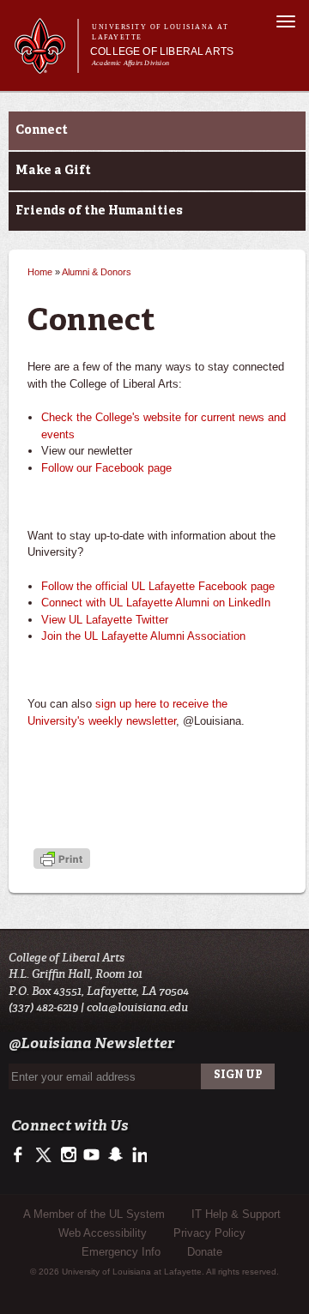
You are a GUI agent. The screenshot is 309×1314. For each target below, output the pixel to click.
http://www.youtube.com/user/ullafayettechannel (91, 1155)
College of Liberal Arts (161, 51)
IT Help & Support (236, 1214)
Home (39, 272)
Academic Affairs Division (130, 63)
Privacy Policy (209, 1233)
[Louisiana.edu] (46, 65)
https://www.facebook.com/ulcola (22, 1155)
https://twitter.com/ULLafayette (45, 1155)
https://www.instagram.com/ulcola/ (68, 1155)
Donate (204, 1251)
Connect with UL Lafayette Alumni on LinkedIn (155, 602)
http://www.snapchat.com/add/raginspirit (115, 1155)
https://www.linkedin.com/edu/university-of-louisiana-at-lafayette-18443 (138, 1155)
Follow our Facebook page (106, 467)
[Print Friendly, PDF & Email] (61, 859)
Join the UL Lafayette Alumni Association (143, 636)
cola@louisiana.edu (137, 1007)
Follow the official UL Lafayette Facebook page (158, 586)
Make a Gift (53, 171)
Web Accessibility (102, 1233)
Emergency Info (121, 1251)
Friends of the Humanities (99, 211)
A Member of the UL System (94, 1214)
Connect (41, 130)
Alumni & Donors (96, 272)
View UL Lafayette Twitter (104, 619)
